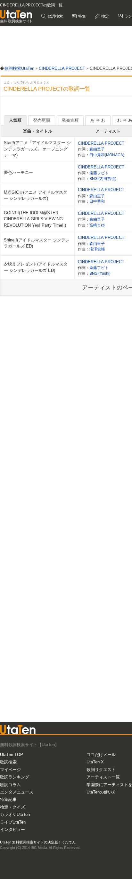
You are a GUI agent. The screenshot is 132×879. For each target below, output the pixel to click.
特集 (81, 16)
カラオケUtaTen (15, 814)
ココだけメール (101, 754)
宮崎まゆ (97, 225)
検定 (104, 16)
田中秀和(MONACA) (106, 155)
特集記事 (8, 799)
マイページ (10, 769)
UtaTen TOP (11, 754)
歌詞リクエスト (101, 769)
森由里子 (97, 149)
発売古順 (70, 120)
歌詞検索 (54, 16)
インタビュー (12, 829)
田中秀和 (97, 201)
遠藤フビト (99, 173)
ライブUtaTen (13, 822)
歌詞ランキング (14, 777)
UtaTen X (95, 762)
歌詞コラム (10, 784)
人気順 (15, 120)
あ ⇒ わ (97, 120)
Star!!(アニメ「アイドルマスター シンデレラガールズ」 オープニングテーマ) (37, 149)
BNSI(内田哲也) (102, 178)
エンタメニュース (16, 792)
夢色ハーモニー (18, 172)
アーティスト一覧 (103, 777)
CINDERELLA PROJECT (101, 143)
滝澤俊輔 (97, 249)
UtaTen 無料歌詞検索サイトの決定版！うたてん (38, 842)
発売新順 (41, 120)
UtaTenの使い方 (101, 792)
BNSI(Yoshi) (100, 273)
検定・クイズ (12, 807)
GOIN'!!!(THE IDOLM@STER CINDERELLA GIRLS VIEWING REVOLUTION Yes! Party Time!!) (35, 219)
